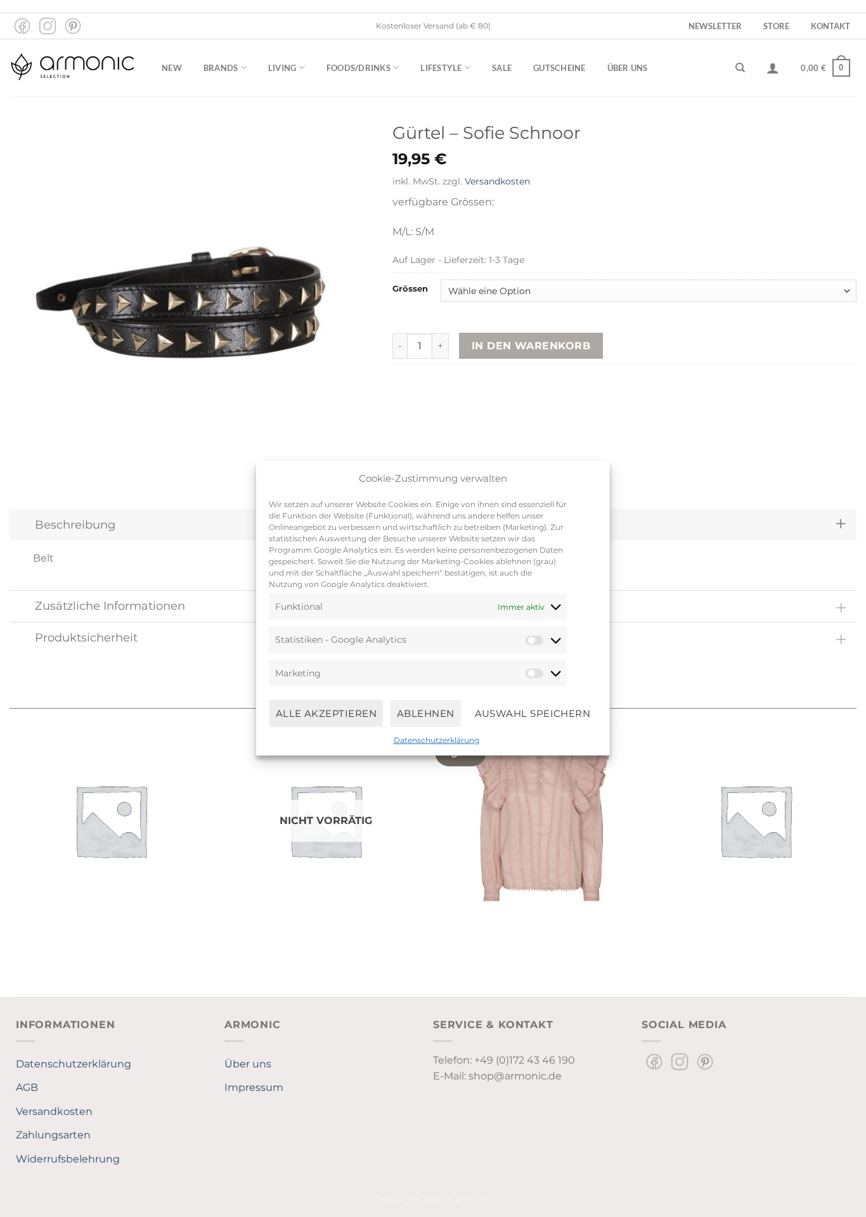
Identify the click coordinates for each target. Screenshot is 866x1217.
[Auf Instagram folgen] (47, 25)
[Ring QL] (755, 820)
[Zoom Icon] (180, 302)
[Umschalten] (841, 524)
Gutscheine (559, 68)
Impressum (253, 1087)
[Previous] (10, 825)
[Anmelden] (772, 68)
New (172, 68)
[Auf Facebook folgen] (22, 25)
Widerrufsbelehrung (68, 1159)
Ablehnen (426, 713)
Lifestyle (441, 68)
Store (776, 26)
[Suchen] (740, 68)
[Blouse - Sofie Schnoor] (540, 820)
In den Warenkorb (531, 346)
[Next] (855, 825)
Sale (502, 68)
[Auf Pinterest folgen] (72, 25)
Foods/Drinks (358, 68)
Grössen (410, 289)
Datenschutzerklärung (436, 740)
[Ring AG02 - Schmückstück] (111, 820)
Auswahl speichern (533, 713)
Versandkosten (497, 181)
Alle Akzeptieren (326, 713)
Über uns (627, 68)
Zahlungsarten (53, 1135)
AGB (27, 1087)
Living (282, 68)
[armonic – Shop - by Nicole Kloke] (73, 67)
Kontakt (830, 26)
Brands (221, 68)
